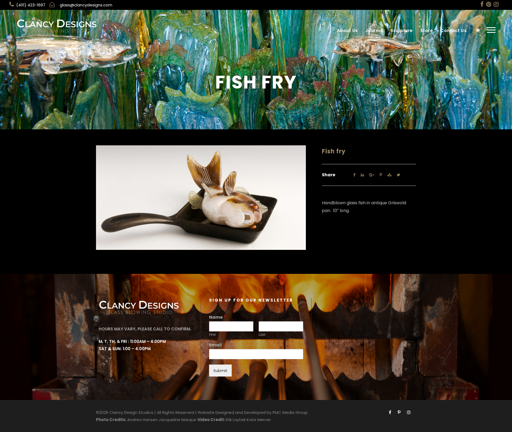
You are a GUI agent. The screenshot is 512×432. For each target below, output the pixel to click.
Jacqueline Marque (177, 419)
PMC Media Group (290, 412)
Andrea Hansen (142, 419)
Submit (220, 370)
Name (217, 317)
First (212, 335)
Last (262, 335)
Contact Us (453, 30)
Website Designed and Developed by (234, 412)
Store (426, 30)
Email (217, 345)
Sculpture (401, 30)
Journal (374, 30)
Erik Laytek (236, 419)
